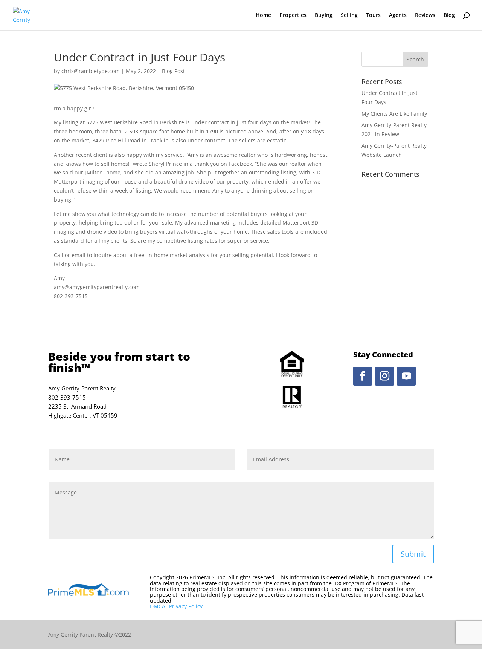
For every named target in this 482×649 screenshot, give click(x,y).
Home (263, 15)
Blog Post (173, 71)
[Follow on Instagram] (384, 376)
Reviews (425, 15)
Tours (373, 15)
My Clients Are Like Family (394, 113)
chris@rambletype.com (90, 71)
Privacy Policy (186, 606)
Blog (449, 15)
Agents (398, 15)
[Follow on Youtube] (406, 376)
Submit (413, 554)
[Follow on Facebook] (362, 376)
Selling (349, 15)
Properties (293, 15)
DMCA (157, 606)
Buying (324, 15)
